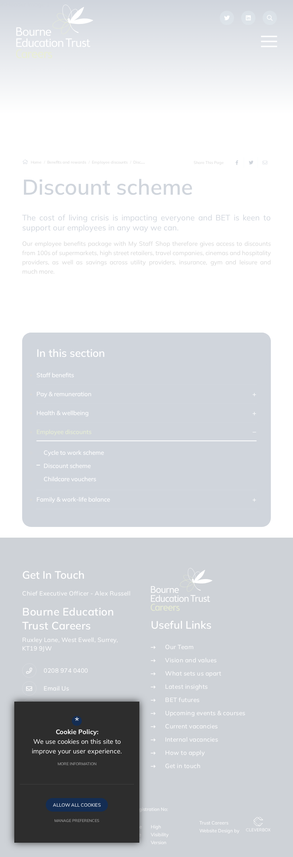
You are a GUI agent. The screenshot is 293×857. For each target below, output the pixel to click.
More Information (77, 763)
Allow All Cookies (77, 805)
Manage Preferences (76, 820)
